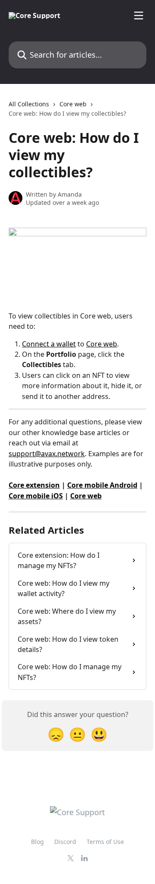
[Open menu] (138, 15)
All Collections (29, 104)
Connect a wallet (49, 344)
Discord (65, 842)
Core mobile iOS (36, 496)
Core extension (34, 485)
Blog (37, 842)
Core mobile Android (102, 485)
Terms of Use (105, 842)
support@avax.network (47, 453)
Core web (73, 104)
